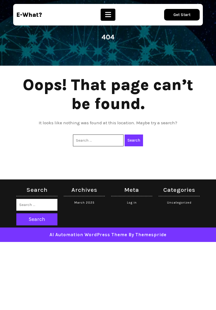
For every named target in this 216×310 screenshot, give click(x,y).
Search (133, 140)
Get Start (181, 14)
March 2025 (84, 202)
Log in (132, 202)
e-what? (29, 14)
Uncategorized (179, 202)
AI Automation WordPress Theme (88, 234)
